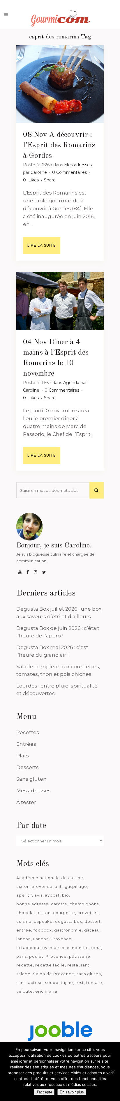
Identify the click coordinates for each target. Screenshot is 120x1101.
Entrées (26, 744)
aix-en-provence (34, 886)
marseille (60, 947)
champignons (84, 904)
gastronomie (68, 930)
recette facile (50, 965)
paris (21, 956)
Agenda (71, 382)
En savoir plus (72, 1092)
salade (23, 973)
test (79, 982)
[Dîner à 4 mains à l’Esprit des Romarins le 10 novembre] (60, 301)
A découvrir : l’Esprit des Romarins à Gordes (59, 145)
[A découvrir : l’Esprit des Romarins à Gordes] (60, 84)
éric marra (46, 991)
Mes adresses (78, 164)
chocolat (26, 912)
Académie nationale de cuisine (49, 877)
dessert (92, 921)
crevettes (87, 912)
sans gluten (89, 973)
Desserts (27, 767)
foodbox (42, 930)
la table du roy (31, 947)
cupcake (43, 921)
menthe (80, 947)
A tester (26, 802)
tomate (94, 982)
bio (65, 895)
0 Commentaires (69, 172)
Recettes (27, 732)
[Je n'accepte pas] (113, 1072)
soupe (52, 982)
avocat (52, 895)
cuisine (23, 921)
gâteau (92, 930)
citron (44, 912)
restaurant (78, 965)
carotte (59, 904)
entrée (23, 930)
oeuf (96, 947)
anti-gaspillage (71, 886)
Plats (22, 756)
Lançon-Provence (52, 938)
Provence (56, 956)
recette (24, 965)
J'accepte (44, 1092)
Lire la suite (41, 245)
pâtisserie (79, 956)
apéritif (24, 895)
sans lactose (29, 982)
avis (38, 895)
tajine (67, 982)
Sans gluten (31, 779)
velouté (24, 991)
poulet (36, 956)
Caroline (39, 172)
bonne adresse (32, 904)
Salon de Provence (53, 973)
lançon (23, 938)
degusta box (68, 921)
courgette (64, 912)
